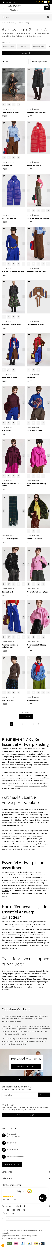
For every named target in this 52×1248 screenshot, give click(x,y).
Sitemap (34, 1236)
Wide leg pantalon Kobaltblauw (10, 646)
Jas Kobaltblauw (9, 377)
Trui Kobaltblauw (34, 430)
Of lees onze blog (8, 1213)
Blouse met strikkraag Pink (36, 484)
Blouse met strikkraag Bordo (12, 484)
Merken (11, 23)
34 (4, 104)
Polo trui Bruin (8, 700)
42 (48, 263)
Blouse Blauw (33, 700)
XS (4, 157)
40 (18, 104)
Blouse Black (7, 592)
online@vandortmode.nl (15, 1157)
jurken (31, 786)
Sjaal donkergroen (10, 539)
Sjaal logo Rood (34, 165)
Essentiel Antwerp (23, 23)
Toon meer (26, 716)
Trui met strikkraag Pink (37, 592)
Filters (24, 53)
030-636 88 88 (12, 1143)
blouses (37, 786)
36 (9, 104)
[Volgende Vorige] (39, 724)
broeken (44, 786)
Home (4, 23)
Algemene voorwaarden (11, 1236)
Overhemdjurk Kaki (10, 112)
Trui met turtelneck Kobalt (13, 271)
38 (14, 104)
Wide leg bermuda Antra (37, 112)
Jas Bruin (31, 377)
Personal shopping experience (26, 1066)
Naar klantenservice (12, 1164)
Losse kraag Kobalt (35, 324)
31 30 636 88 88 (12, 1150)
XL (48, 210)
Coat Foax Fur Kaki (35, 539)
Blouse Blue (7, 165)
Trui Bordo (6, 430)
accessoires (6, 788)
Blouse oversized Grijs (11, 324)
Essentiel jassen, (22, 786)
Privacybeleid (25, 1236)
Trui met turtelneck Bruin (38, 218)
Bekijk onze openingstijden (26, 1115)
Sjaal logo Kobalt (9, 218)
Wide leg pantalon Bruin (37, 271)
